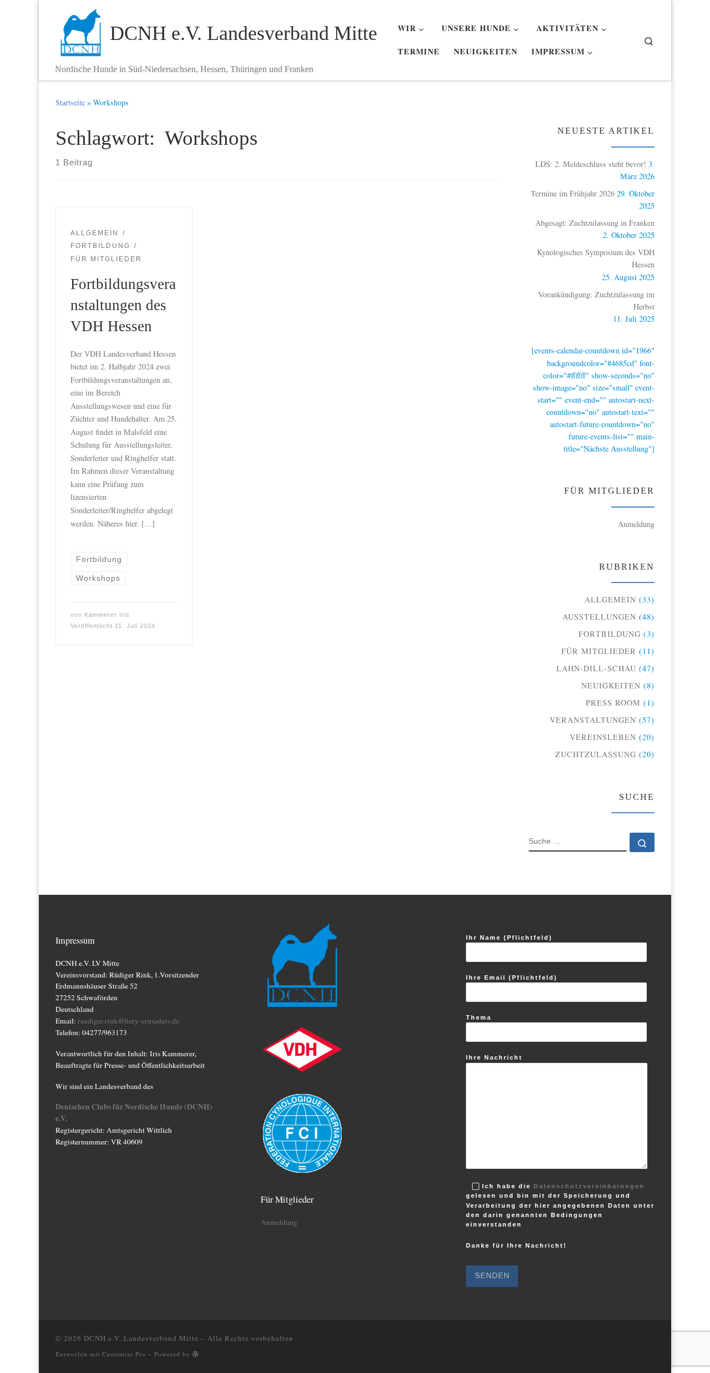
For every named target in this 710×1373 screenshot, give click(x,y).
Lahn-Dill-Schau (596, 668)
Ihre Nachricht (494, 1057)
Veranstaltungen (593, 720)
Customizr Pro (124, 1354)
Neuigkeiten (611, 685)
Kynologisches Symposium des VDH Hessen (596, 258)
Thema (478, 1017)
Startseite (70, 102)
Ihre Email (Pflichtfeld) (511, 977)
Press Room (613, 702)
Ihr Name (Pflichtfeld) (509, 937)
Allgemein (610, 599)
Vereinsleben (603, 737)
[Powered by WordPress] (195, 1354)
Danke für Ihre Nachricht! (516, 1247)
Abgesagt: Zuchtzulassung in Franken (595, 222)
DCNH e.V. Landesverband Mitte (141, 1338)
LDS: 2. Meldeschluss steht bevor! (590, 164)
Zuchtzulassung (595, 754)
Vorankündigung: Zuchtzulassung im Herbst (596, 300)
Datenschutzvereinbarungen (589, 1186)
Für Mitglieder (598, 651)
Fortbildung (610, 634)
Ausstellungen (599, 616)
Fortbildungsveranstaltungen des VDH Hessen (123, 305)
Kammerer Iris (107, 614)
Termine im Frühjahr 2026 (573, 193)
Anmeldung (636, 524)
